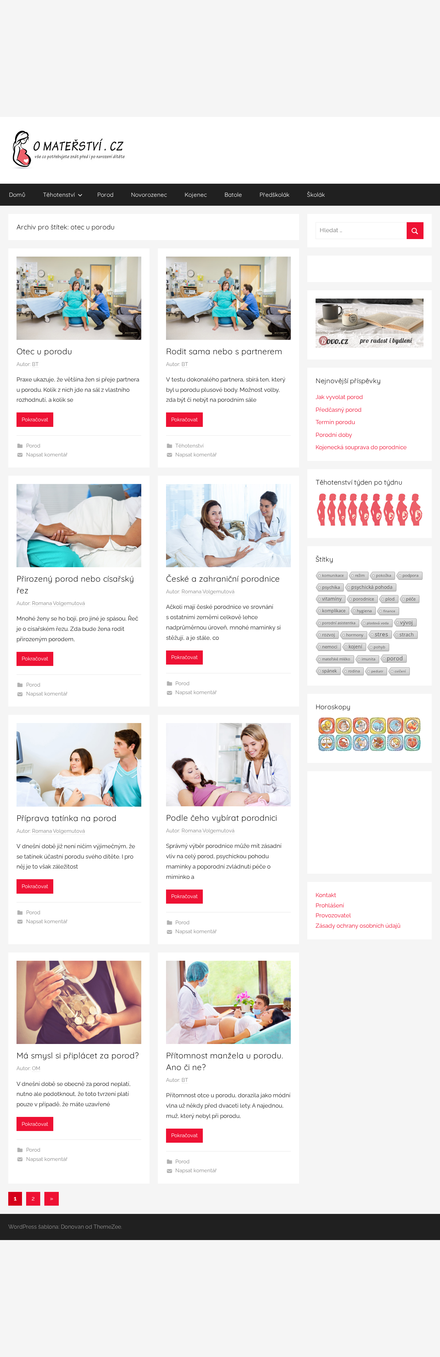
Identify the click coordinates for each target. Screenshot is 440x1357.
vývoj (406, 622)
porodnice (363, 599)
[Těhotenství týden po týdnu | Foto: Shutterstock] (370, 524)
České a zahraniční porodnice (223, 578)
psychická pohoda (372, 587)
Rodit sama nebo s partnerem (224, 351)
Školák (316, 194)
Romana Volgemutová (58, 603)
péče (411, 599)
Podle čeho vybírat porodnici (221, 817)
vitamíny (332, 598)
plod (390, 599)
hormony (354, 635)
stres (381, 634)
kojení (355, 647)
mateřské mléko (336, 658)
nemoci (329, 647)
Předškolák (274, 194)
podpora (411, 575)
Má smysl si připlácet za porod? (77, 1055)
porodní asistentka (338, 622)
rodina (354, 671)
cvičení (400, 671)
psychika (331, 587)
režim (360, 575)
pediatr (377, 671)
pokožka (383, 575)
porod (395, 658)
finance (389, 611)
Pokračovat (35, 420)
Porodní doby (334, 434)
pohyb (379, 647)
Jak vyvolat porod (339, 397)
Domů (17, 194)
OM (36, 1068)
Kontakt (326, 895)
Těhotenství (59, 194)
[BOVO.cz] (370, 345)
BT (35, 364)
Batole (233, 194)
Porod (105, 194)
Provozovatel (333, 915)
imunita (368, 658)
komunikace (333, 575)
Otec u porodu (44, 351)
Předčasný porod (339, 409)
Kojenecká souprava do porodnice (361, 447)
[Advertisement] (220, 58)
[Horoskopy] (370, 749)
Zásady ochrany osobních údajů (358, 925)
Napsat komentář (46, 455)
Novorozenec (149, 194)
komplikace (333, 610)
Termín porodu (335, 422)
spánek (329, 671)
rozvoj (328, 635)
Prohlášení (330, 905)
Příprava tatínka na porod (66, 818)
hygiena (364, 610)
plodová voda (378, 623)
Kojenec (196, 194)
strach (406, 634)
